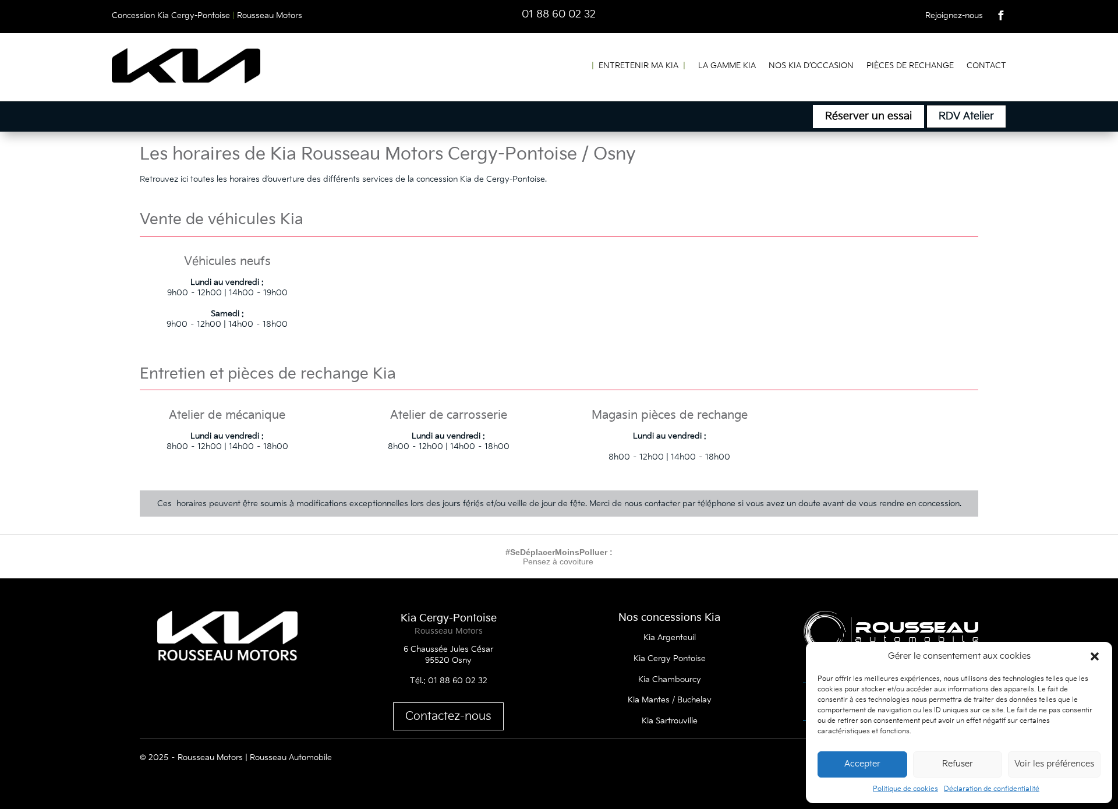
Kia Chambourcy (669, 679)
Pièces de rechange (910, 65)
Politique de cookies (905, 789)
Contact (986, 65)
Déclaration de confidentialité (991, 789)
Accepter (862, 763)
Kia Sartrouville (670, 721)
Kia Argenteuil (669, 637)
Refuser (957, 763)
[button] (1095, 656)
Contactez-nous (448, 716)
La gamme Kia (727, 65)
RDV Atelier (966, 116)
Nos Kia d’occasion (811, 65)
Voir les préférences (1054, 763)
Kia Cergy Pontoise (670, 658)
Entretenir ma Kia (638, 65)
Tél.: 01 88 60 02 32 (448, 681)
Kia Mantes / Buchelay (670, 700)
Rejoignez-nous (954, 15)
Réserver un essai (868, 116)
